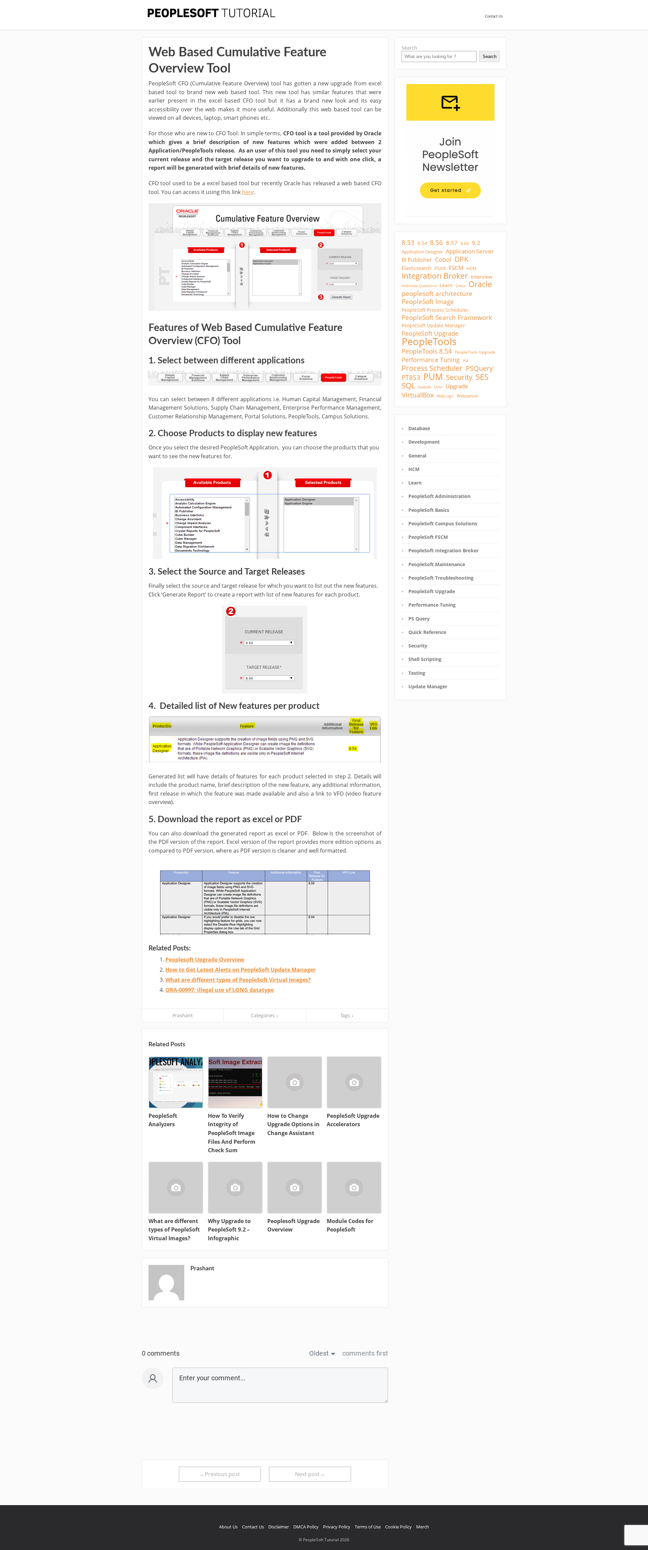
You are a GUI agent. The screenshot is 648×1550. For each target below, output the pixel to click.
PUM (433, 377)
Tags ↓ (347, 1015)
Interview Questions (419, 285)
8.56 (436, 242)
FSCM (456, 268)
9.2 (476, 243)
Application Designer (422, 252)
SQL (408, 385)
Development (424, 442)
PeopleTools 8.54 (427, 351)
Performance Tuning (431, 359)
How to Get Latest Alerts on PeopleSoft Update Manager (240, 969)
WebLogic (445, 396)
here (248, 192)
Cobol (443, 259)
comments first (365, 1353)
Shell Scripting (424, 659)
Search (409, 48)
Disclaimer (278, 1527)
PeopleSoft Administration (439, 496)
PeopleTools (429, 341)
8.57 (452, 243)
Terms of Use (368, 1527)
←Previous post (219, 1474)
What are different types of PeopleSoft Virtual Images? (238, 980)
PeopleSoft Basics (428, 510)
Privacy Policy (336, 1527)
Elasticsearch (416, 268)
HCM (471, 268)
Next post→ (310, 1474)
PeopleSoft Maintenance (436, 564)
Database (419, 428)
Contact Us (494, 16)
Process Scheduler (432, 368)
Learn (446, 285)
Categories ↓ (264, 1015)
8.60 (465, 243)
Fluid (440, 268)
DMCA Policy (306, 1527)
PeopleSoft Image (428, 301)
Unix (438, 387)
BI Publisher (417, 260)
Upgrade (457, 386)
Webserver (467, 396)
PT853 (411, 377)
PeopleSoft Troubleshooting (441, 578)
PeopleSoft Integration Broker (443, 550)
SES (482, 377)
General (417, 455)
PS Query (419, 618)
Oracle (480, 284)
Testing (416, 673)
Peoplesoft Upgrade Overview (204, 959)
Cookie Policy (398, 1527)
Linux (460, 285)
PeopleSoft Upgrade (430, 333)
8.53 (408, 242)
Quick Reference (427, 632)
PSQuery (479, 368)
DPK (461, 259)
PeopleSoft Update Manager (433, 325)
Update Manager (427, 686)
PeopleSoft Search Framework (447, 317)
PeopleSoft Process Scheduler (435, 310)
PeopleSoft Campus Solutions (442, 523)
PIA (465, 360)
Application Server (470, 251)
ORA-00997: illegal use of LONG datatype (219, 990)
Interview (481, 276)
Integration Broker (435, 275)
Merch (422, 1527)
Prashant (182, 1015)
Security (459, 377)
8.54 (422, 243)
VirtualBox (418, 394)
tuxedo (424, 387)
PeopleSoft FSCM (428, 537)
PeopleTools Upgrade (475, 352)
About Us (228, 1527)
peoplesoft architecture (437, 293)
